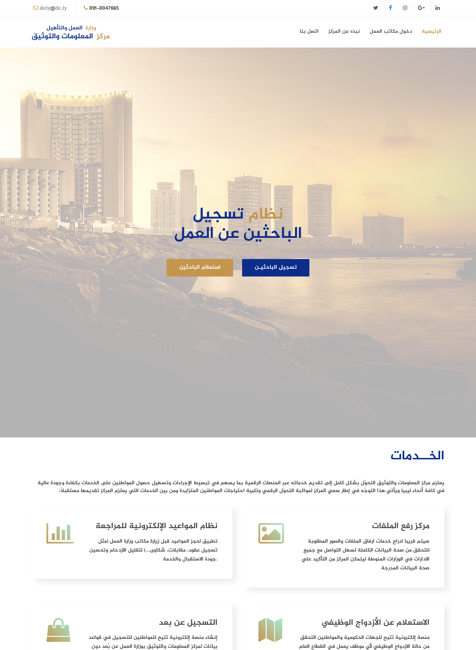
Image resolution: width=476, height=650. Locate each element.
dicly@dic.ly (53, 8)
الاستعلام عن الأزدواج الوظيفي (376, 623)
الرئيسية (431, 31)
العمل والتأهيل (71, 28)
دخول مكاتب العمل (391, 31)
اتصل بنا (309, 31)
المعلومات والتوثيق (71, 37)
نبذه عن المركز (344, 31)
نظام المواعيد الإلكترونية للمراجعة (157, 526)
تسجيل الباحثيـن (276, 267)
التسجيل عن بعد (188, 623)
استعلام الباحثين (200, 267)
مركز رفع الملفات (401, 526)
